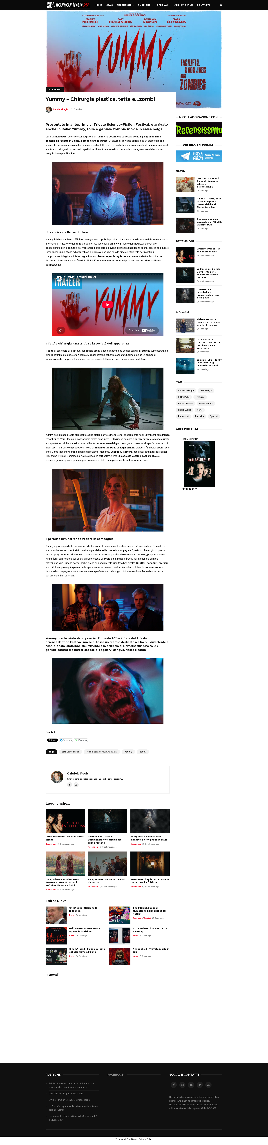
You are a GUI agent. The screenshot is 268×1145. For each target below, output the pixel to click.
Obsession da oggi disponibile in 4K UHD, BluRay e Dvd (209, 222)
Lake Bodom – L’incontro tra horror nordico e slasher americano (208, 343)
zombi (143, 751)
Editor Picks (184, 397)
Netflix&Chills (184, 410)
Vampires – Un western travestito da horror (107, 881)
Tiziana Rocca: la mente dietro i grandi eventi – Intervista (209, 322)
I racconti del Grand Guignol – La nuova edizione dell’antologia (208, 182)
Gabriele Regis (60, 109)
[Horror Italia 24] (68, 9)
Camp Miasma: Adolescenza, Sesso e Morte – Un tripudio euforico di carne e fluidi (62, 882)
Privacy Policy (145, 1139)
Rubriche (144, 5)
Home (98, 5)
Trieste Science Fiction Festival (102, 751)
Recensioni (124, 5)
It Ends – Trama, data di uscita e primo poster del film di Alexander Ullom (209, 202)
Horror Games (206, 403)
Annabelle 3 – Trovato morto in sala (151, 950)
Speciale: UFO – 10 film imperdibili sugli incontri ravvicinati (209, 363)
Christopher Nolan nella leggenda (83, 909)
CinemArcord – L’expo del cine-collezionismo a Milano (87, 950)
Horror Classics (185, 403)
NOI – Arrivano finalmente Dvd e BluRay (150, 930)
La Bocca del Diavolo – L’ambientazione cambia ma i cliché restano (105, 839)
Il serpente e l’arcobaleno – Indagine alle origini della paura (148, 838)
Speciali (162, 5)
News (109, 5)
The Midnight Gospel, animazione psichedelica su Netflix (149, 911)
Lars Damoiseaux (70, 751)
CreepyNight (206, 390)
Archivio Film (183, 5)
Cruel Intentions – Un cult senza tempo (65, 838)
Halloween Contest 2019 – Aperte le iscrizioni (84, 930)
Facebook (115, 1074)
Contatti (203, 5)
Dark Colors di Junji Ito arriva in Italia (66, 1093)
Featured (200, 397)
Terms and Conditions (126, 1139)
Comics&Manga (186, 390)
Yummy (128, 751)
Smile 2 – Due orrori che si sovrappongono (69, 1100)
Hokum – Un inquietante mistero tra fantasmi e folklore (149, 881)
